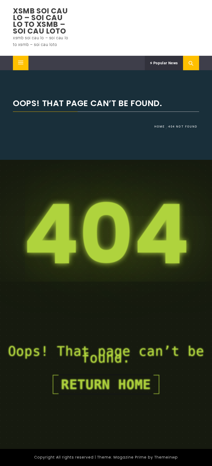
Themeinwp (166, 457)
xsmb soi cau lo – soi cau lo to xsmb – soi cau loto (40, 21)
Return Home (106, 384)
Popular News (165, 63)
